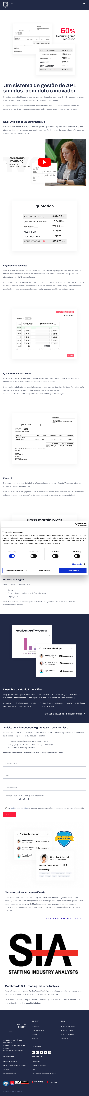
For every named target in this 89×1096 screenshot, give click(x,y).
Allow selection (44, 571)
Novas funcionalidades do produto (14, 1065)
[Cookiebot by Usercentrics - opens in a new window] (77, 524)
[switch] (33, 556)
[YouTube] (37, 1052)
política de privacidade (20, 808)
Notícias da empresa (10, 1061)
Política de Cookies (66, 1030)
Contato (34, 1035)
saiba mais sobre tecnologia (64, 919)
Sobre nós (35, 1026)
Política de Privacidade (67, 1026)
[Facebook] (41, 1052)
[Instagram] (49, 1052)
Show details (77, 564)
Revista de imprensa (9, 1074)
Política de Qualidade (67, 1035)
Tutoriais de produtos (39, 1065)
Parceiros (35, 1039)
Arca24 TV (6, 1070)
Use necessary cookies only (16, 571)
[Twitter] (45, 1052)
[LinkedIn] (33, 1052)
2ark (33, 1070)
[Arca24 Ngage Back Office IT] (44, 162)
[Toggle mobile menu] (84, 4)
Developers (36, 1061)
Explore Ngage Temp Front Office (65, 714)
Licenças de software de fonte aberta (44, 1074)
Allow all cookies (72, 571)
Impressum (64, 1039)
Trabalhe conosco (38, 1030)
